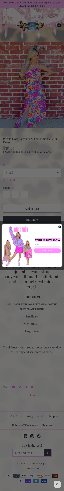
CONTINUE (47, 250)
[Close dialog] (59, 226)
